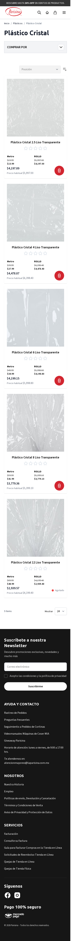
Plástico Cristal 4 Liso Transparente (35, 247)
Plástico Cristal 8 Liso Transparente (35, 457)
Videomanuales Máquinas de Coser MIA (26, 734)
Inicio (6, 23)
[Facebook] (7, 895)
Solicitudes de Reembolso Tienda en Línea (28, 855)
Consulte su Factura (15, 841)
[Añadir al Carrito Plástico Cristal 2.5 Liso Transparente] (59, 170)
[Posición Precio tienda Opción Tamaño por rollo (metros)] (40, 69)
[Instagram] (17, 895)
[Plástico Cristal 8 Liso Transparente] (35, 423)
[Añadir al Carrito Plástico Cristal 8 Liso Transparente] (59, 486)
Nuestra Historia (14, 784)
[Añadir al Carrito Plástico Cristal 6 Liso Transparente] (59, 381)
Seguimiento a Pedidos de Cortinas (24, 727)
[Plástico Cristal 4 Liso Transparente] (35, 213)
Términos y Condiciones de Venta (23, 805)
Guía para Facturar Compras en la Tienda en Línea (33, 848)
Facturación (11, 834)
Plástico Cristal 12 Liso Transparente (35, 562)
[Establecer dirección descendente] (65, 69)
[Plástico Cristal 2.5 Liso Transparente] (35, 108)
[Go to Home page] (13, 11)
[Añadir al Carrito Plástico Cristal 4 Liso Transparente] (59, 276)
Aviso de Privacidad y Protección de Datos (28, 812)
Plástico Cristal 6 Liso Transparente (35, 352)
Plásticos (18, 23)
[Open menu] (64, 12)
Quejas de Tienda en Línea (19, 862)
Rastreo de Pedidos (15, 713)
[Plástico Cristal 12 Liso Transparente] (35, 528)
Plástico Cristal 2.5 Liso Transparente (35, 142)
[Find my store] (47, 12)
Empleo (8, 791)
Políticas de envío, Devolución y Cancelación (30, 798)
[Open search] (39, 12)
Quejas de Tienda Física (17, 869)
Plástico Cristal (34, 23)
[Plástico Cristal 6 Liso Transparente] (35, 318)
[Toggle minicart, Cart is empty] (55, 12)
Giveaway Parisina (14, 741)
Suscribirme (35, 686)
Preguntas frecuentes (17, 720)
